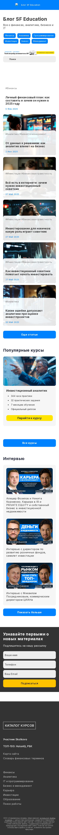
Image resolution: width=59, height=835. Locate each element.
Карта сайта (11, 753)
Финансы (9, 35)
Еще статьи (29, 334)
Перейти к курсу (29, 418)
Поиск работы (12, 803)
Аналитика (24, 35)
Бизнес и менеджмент (17, 785)
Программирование (44, 35)
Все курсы (29, 442)
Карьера (8, 790)
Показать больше (29, 612)
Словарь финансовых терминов (23, 758)
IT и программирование (18, 781)
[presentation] (26, 432)
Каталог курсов (19, 725)
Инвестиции (11, 41)
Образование (11, 799)
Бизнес (25, 41)
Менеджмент (39, 41)
